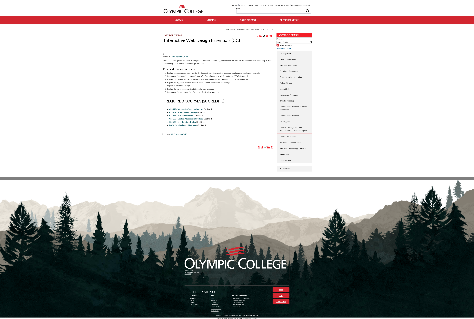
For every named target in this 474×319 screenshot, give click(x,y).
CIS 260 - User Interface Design (182, 122)
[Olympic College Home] (235, 258)
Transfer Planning (287, 101)
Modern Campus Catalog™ (250, 318)
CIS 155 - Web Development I (181, 116)
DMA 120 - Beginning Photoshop (183, 125)
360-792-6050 (188, 274)
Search (238, 8)
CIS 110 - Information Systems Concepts (186, 109)
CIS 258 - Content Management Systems (186, 119)
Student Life (284, 89)
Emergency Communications (291, 77)
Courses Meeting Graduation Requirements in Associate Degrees (293, 129)
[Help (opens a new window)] (270, 36)
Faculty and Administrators (290, 142)
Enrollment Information (289, 71)
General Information (288, 59)
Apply (281, 289)
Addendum (284, 154)
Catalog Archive (286, 160)
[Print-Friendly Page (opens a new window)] (267, 36)
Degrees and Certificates (289, 116)
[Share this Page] (264, 36)
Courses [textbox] (280, 39)
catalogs (221, 318)
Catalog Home (285, 53)
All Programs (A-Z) (179, 56)
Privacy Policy (247, 315)
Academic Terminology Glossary (293, 148)
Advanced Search (283, 49)
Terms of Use (254, 315)
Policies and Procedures (289, 95)
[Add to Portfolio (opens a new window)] (260, 36)
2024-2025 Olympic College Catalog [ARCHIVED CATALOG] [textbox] (246, 29)
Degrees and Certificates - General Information (293, 108)
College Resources (287, 83)
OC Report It (281, 301)
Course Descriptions (288, 137)
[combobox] (249, 29)
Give (281, 295)
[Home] (183, 9)
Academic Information (288, 65)
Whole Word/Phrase (286, 45)
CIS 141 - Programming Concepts (183, 112)
